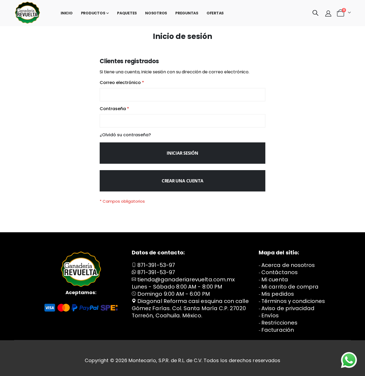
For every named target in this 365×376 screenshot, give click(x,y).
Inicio (67, 13)
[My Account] (328, 13)
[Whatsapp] (349, 360)
